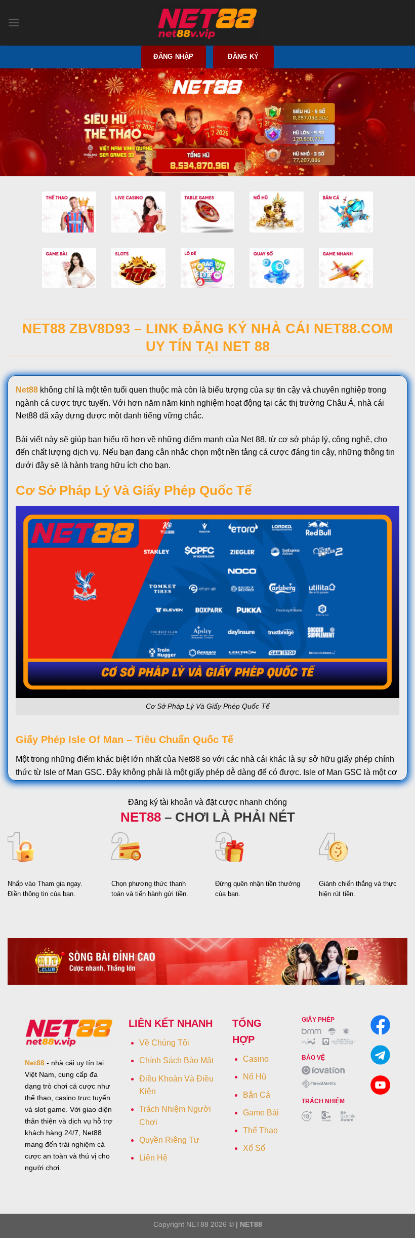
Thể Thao (260, 1130)
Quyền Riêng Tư (169, 1140)
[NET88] (207, 23)
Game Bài (261, 1112)
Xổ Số (254, 1148)
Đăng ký (243, 56)
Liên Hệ (153, 1157)
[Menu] (14, 22)
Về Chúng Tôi (164, 1042)
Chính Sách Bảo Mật (176, 1060)
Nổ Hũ (254, 1076)
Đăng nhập (173, 56)
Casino (256, 1059)
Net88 (27, 389)
